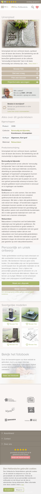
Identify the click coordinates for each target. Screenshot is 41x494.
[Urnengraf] (30, 314)
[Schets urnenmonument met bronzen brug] (30, 335)
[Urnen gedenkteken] (11, 314)
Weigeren (19, 490)
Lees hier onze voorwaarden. (19, 111)
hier (22, 484)
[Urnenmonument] (11, 335)
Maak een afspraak (20, 283)
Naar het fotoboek (10, 375)
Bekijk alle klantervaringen (20, 457)
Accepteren (9, 490)
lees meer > (33, 63)
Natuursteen (16, 142)
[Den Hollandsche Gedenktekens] (19, 7)
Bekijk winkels (21, 288)
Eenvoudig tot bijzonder (20, 130)
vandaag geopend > (33, 2)
